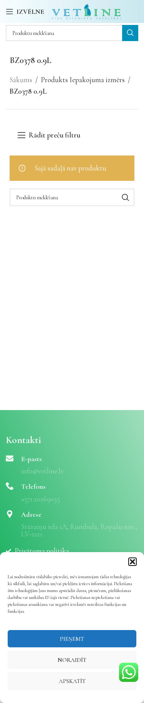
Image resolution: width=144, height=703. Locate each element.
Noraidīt (72, 660)
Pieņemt (72, 638)
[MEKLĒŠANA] (130, 33)
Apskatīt (72, 681)
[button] (132, 562)
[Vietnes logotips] (86, 10)
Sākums (21, 79)
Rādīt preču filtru (54, 135)
